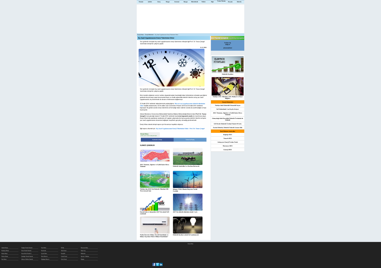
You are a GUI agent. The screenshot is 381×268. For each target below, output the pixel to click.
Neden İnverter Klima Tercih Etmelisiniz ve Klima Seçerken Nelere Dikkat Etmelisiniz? (154, 235)
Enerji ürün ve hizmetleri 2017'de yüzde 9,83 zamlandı (154, 213)
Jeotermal (176, 1)
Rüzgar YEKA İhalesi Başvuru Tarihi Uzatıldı (185, 190)
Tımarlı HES (227, 138)
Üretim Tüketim (221, 1)
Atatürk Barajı (4, 247)
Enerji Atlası (190, 243)
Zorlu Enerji (64, 259)
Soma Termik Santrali (26, 250)
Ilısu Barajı (3, 259)
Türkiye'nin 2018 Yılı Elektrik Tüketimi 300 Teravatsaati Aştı (154, 190)
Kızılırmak (43, 250)
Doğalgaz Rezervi (45, 259)
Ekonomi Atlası (84, 247)
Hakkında (83, 253)
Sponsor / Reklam (85, 256)
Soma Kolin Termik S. (26, 253)
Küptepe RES (227, 134)
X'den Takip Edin (157, 264)
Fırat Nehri (43, 247)
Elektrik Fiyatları (227, 74)
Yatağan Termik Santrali (26, 247)
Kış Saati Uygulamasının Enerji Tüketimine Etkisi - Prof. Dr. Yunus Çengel (180, 128)
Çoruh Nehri (44, 253)
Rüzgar (168, 1)
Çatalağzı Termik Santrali (27, 256)
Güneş (159, 1)
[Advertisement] (190, 18)
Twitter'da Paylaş (190, 139)
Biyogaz (186, 1)
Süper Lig (83, 250)
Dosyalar (230, 1)
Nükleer (204, 1)
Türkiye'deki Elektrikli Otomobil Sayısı (227, 105)
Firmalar (141, 1)
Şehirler (150, 1)
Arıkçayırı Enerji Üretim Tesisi (227, 142)
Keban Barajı (4, 253)
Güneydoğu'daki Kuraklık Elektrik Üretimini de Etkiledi (227, 119)
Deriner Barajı (4, 256)
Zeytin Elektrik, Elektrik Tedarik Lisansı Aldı (227, 127)
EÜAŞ (62, 247)
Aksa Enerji (63, 250)
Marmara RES (227, 146)
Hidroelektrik (194, 1)
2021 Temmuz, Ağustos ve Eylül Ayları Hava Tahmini (154, 165)
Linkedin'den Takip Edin (161, 264)
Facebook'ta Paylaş (157, 139)
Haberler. (239, 1)
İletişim (82, 259)
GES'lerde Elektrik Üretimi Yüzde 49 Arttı (227, 124)
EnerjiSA (63, 253)
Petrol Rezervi (44, 256)
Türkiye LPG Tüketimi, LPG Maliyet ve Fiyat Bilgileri (227, 97)
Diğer (212, 1)
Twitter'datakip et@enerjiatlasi (227, 45)
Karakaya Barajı (5, 250)
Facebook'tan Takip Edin (154, 264)
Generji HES (227, 149)
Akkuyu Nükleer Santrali (27, 259)
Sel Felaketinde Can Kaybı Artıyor (227, 109)
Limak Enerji (64, 256)
